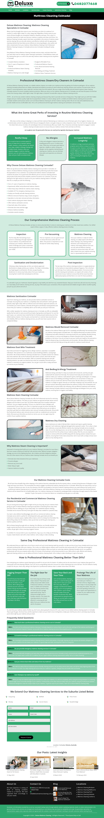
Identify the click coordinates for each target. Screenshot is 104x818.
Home (10, 10)
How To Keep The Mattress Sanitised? (64, 798)
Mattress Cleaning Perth (85, 792)
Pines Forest (73, 696)
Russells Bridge (74, 702)
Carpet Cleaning (47, 10)
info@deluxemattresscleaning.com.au (41, 794)
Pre (7, 767)
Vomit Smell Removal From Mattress (64, 788)
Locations (25, 10)
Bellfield (41, 696)
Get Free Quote (62, 4)
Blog (70, 10)
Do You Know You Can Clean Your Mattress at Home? (65, 794)
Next (96, 767)
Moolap (11, 702)
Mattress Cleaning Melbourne (87, 790)
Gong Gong (12, 696)
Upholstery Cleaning (60, 10)
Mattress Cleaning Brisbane (86, 787)
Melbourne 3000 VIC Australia (40, 788)
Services (17, 10)
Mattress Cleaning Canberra (86, 796)
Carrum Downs (43, 702)
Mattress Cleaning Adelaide (86, 794)
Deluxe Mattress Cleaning (43, 815)
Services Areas (36, 10)
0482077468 (34, 790)
